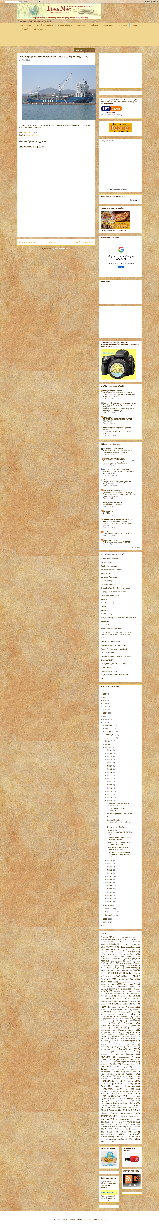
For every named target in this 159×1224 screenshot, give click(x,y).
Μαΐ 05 (110, 889)
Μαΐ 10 (110, 873)
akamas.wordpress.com (109, 559)
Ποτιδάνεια (104, 1091)
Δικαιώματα (126, 989)
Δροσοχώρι (117, 991)
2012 (105, 719)
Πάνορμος (120, 1069)
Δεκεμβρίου (109, 725)
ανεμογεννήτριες (31, 135)
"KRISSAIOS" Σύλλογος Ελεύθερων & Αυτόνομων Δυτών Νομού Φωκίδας (118, 520)
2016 (105, 707)
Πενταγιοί (117, 1078)
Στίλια (136, 1098)
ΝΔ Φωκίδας (109, 1059)
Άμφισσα (118, 939)
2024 (105, 694)
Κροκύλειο (104, 610)
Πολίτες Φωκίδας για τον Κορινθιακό (114, 649)
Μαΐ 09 (110, 876)
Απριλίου (108, 905)
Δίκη (114, 984)
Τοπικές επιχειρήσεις (44, 25)
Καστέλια (104, 599)
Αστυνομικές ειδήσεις (130, 963)
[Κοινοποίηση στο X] (25, 60)
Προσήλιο (116, 1091)
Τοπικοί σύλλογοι (65, 25)
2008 (105, 925)
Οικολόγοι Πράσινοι (129, 1064)
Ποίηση (103, 1086)
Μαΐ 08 (110, 879)
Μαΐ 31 (110, 750)
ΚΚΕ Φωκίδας (121, 1016)
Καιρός (135, 25)
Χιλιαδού (137, 1127)
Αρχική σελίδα (25, 25)
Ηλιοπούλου (136, 1009)
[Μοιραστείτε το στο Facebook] (27, 60)
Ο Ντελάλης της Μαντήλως (110, 638)
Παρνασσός (106, 1076)
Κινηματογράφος (125, 1030)
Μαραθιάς (118, 1047)
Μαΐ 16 (110, 798)
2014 (105, 713)
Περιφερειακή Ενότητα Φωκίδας (117, 1084)
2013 (105, 716)
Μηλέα (118, 1052)
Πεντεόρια (130, 1078)
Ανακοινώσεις (134, 952)
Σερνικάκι (104, 1099)
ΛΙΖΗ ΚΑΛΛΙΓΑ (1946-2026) (112, 504)
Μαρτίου (108, 909)
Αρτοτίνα (118, 961)
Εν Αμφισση (108, 511)
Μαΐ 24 (110, 772)
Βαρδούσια (119, 968)
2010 (105, 919)
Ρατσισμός (130, 1093)
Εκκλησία (124, 996)
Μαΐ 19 (110, 788)
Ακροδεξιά (130, 947)
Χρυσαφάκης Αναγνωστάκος (117, 817)
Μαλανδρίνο (121, 1045)
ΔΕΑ (128, 976)
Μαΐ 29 (110, 756)
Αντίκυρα (130, 956)
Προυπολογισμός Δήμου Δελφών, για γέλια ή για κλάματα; (119, 838)
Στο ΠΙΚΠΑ (106, 513)
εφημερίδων (124, 189)
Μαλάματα (108, 1045)
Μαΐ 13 (110, 864)
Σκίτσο (128, 1099)
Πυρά (123, 1091)
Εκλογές (136, 996)
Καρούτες (104, 1028)
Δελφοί (137, 984)
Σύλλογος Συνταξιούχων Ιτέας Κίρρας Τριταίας (120, 1106)
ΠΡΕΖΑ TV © (108, 417)
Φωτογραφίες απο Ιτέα (109, 671)
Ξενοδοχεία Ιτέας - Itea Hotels (111, 628)
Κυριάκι (127, 1036)
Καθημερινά (105, 1021)
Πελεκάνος (132, 1076)
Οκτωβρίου (109, 731)
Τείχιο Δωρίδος (106, 667)
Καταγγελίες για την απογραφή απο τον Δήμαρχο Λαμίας (119, 843)
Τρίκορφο (122, 1116)
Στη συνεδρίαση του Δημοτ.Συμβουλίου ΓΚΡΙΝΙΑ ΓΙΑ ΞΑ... (119, 832)
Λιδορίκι (104, 1041)
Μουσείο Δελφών (124, 1054)
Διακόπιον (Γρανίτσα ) (109, 577)
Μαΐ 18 (110, 791)
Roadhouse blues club (109, 566)
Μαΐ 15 (110, 801)
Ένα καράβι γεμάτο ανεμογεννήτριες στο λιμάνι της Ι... (119, 822)
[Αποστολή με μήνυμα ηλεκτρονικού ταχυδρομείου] (20, 60)
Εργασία (117, 1003)
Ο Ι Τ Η (105, 532)
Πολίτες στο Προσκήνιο (123, 1086)
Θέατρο (107, 1012)
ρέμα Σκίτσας (105, 1141)
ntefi (105, 480)
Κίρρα (134, 1019)
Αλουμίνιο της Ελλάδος (111, 949)
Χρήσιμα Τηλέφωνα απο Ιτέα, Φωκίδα (114, 675)
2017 (105, 703)
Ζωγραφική (123, 1009)
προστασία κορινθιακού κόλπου (120, 1139)
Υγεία (106, 1119)
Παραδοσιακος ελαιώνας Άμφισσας (117, 1074)
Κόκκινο (135, 1036)
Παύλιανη (120, 1076)
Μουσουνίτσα (124, 1057)
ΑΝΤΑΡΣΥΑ (136, 942)
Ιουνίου (108, 744)
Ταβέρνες (135, 1107)
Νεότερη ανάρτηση (27, 242)
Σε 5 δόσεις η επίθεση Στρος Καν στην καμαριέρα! (119, 804)
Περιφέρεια (129, 1081)
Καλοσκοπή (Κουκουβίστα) (110, 595)
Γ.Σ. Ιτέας (117, 970)
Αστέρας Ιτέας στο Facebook (111, 570)
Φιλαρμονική (135, 1119)
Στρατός (104, 1101)
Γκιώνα (137, 973)
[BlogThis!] (22, 60)
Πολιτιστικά (107, 1088)
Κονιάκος (132, 1035)
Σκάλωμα (120, 1098)
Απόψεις (132, 958)
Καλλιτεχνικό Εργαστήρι (121, 1023)
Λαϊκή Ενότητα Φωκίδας (112, 391)
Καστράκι (133, 1028)
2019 (105, 700)
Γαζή (127, 970)
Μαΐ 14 (110, 860)
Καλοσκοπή (106, 1025)
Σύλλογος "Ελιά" (107, 660)
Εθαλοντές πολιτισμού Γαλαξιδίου (117, 994)
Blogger (102, 1219)
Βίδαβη (111, 968)
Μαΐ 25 (110, 769)
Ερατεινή (104, 1004)
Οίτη (114, 1064)
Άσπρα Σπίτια (132, 939)
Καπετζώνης (120, 1025)
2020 (105, 697)
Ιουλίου (108, 741)
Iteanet (115, 937)
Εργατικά (134, 1003)
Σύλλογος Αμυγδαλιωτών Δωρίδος (113, 664)
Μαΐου (107, 747)
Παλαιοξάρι (133, 1069)
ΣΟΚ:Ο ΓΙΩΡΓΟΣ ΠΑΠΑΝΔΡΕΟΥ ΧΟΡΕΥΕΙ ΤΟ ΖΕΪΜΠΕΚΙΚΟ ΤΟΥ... (119, 854)
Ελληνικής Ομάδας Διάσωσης (114, 1001)
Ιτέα (107, 1016)
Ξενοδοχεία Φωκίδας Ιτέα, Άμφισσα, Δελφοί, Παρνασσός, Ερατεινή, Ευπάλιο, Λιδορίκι (116, 633)
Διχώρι (138, 989)
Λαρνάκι (113, 1038)
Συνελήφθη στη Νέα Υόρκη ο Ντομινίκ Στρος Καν (117, 848)
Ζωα (114, 1009)
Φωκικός (119, 1124)
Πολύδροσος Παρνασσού (113, 449)
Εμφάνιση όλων (135, 547)
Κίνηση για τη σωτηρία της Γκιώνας (113, 592)
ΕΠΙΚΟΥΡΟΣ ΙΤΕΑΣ (110, 540)
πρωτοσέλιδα (114, 189)
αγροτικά (126, 1131)
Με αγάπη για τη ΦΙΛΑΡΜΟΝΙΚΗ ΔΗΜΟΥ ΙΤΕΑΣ (118, 617)
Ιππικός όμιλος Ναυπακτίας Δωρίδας (114, 1014)
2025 (105, 691)
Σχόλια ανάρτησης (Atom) (61, 249)
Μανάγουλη (105, 1047)
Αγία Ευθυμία (110, 944)
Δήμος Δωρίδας (106, 573)
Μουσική (105, 1056)
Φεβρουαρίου (110, 912)
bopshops (89, 1219)
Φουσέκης (118, 1122)
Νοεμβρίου (109, 728)
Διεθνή (112, 989)
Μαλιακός (134, 1045)
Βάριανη (103, 968)
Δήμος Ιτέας (106, 982)
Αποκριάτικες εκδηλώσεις (112, 958)
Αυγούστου (109, 738)
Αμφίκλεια (118, 952)
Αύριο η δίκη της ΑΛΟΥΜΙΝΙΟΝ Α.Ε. (120, 814)
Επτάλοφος (132, 1001)
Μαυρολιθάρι (105, 1049)
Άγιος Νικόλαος (106, 939)
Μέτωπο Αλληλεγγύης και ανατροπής (114, 1043)
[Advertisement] (59, 40)
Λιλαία (117, 1041)
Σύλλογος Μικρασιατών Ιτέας (113, 1105)
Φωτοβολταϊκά (106, 1127)
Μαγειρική (136, 1043)
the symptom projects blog (114, 503)
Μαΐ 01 (110, 902)
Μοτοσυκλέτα (104, 1054)
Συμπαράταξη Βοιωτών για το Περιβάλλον (116, 656)
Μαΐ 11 (110, 870)
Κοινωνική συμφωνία (107, 1034)
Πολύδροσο (129, 1089)
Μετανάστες (105, 1052)
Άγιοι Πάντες (133, 937)
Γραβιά (118, 976)
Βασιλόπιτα (131, 968)
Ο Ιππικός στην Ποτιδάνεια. (117, 827)
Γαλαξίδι (136, 970)
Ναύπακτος (105, 621)
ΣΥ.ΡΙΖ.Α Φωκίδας (107, 653)
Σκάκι (112, 1099)
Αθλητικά (94, 25)
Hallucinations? (106, 562)
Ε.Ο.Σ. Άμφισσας (129, 991)
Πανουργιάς (105, 1072)
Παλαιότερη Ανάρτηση (83, 242)
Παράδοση (132, 1072)
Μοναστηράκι (130, 1052)
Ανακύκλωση (112, 954)
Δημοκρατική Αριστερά (126, 986)
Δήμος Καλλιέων (125, 982)
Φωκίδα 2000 (106, 1124)
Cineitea (104, 937)
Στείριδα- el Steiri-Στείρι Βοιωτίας (116, 469)
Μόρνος (137, 1057)
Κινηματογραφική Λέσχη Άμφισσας (117, 1032)
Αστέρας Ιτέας (107, 963)
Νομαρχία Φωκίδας (108, 625)
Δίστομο (126, 984)
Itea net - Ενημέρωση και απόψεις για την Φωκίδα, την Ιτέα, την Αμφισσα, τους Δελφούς (119, 405)
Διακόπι (103, 989)
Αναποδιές (129, 954)
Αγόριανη (125, 944)
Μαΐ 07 (110, 883)
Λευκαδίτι (124, 1038)
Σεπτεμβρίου (110, 735)
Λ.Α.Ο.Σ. (104, 1038)
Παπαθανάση (117, 1072)
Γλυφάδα (108, 976)
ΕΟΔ (102, 993)
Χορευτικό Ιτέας (122, 1129)
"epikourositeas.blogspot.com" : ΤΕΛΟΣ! (117, 542)
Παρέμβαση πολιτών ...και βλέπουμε (114, 645)
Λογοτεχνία (130, 1041)
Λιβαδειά (134, 1038)
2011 (105, 722)
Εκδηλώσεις (110, 996)
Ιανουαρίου (109, 915)
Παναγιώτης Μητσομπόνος (110, 641)
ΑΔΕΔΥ (121, 942)
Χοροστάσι (136, 1129)
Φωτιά (133, 1124)
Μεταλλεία (125, 1049)
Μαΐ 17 (110, 794)
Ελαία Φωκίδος (106, 581)
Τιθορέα (103, 1110)
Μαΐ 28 (110, 760)
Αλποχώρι (132, 949)
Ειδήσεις (136, 993)
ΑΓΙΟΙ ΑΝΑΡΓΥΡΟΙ (107, 942)
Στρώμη (114, 1101)
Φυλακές (131, 1122)
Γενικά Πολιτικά (116, 972)
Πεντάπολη (104, 1078)
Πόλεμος (131, 1091)
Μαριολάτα (132, 1047)
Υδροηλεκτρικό (121, 1119)
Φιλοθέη (107, 1122)
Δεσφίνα (110, 986)
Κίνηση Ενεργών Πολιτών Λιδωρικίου (114, 1019)
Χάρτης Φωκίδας (40, 29)
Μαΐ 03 (110, 895)
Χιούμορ (108, 1129)
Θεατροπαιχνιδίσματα (127, 1012)
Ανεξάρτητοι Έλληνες (109, 956)
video (124, 937)
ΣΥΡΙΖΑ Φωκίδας (111, 1096)
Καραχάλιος (132, 1025)
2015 (105, 710)
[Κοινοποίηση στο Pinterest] (29, 60)
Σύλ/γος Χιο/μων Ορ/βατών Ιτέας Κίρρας (120, 1102)
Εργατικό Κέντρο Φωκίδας (121, 1007)
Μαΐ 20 (110, 785)
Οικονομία (106, 1066)
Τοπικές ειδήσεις (130, 1109)
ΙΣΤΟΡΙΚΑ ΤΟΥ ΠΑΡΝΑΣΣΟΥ (114, 459)
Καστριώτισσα (105, 1030)
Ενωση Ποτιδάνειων (108, 584)
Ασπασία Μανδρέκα (132, 961)
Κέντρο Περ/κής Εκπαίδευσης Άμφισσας (115, 588)
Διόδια (105, 991)
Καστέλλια (117, 1028)
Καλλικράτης (134, 1021)
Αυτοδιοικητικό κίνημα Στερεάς (120, 965)
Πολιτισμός (24, 29)
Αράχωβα (105, 961)
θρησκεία (124, 1137)
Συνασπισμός (126, 1101)
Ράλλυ (116, 1093)
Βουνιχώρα (105, 970)
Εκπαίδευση (113, 998)
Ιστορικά (136, 1014)
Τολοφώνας (113, 1110)
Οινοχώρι (124, 1067)
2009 (105, 922)
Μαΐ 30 (110, 753)
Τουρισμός (122, 25)
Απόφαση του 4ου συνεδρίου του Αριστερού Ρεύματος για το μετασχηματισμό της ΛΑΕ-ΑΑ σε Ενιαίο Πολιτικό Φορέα (119, 394)
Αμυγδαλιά (104, 952)
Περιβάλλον (107, 1080)
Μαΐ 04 (110, 892)
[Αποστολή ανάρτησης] (35, 132)
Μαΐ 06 (110, 886)
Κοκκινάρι (121, 1035)
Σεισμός (133, 1096)
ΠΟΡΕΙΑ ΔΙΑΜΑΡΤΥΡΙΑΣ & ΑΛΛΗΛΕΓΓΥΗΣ (118, 534)
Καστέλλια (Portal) (107, 603)
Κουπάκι (104, 606)
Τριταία (138, 1116)
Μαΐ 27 (110, 763)
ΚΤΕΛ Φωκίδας (106, 614)
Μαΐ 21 (110, 782)
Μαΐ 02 (110, 898)
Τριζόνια (130, 1116)
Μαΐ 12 (110, 867)
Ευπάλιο (104, 1009)
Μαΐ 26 (110, 766)
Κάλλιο (136, 1016)
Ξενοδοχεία (81, 25)
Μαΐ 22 (110, 779)
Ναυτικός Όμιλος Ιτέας (130, 1059)
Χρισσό (103, 678)
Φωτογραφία (108, 25)
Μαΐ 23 (110, 775)
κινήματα (136, 1137)
